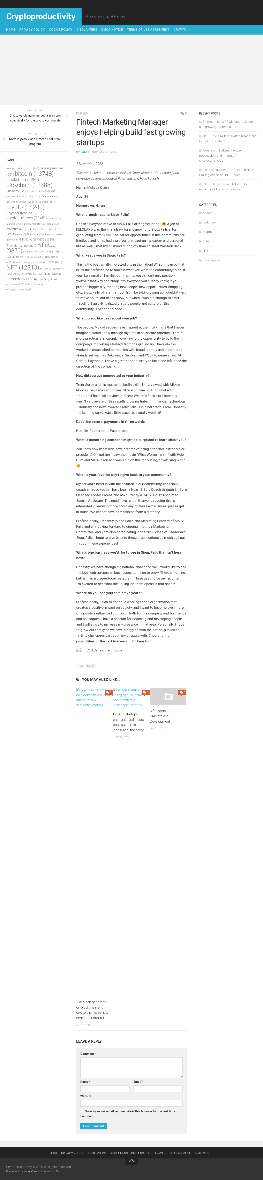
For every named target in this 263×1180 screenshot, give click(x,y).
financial (37, 234)
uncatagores (211, 260)
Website (85, 1096)
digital (53, 224)
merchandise (40, 257)
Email (138, 1081)
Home (10, 29)
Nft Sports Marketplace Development (160, 716)
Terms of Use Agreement (148, 29)
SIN (44, 273)
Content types (29, 201)
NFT (22, 267)
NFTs (46, 268)
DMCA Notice (112, 29)
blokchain (29, 185)
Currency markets (34, 224)
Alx (57, 1171)
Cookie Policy (60, 29)
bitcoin (34, 173)
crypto (179, 29)
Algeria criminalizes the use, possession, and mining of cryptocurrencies (220, 155)
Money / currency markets (29, 262)
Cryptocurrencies (24, 213)
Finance (21, 234)
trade (43, 279)
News (54, 262)
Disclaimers (86, 29)
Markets (21, 256)
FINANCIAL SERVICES (36, 239)
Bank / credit (28, 168)
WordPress (31, 1171)
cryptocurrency (25, 218)
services (31, 274)
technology (21, 279)
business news (38, 191)
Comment (88, 1053)
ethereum (16, 229)
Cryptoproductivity (40, 16)
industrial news (34, 251)
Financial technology (23, 245)
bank (11, 168)
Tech (56, 273)
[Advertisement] (131, 69)
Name (85, 1081)
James (85, 152)
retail (18, 274)
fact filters (36, 229)
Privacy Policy (32, 29)
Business (16, 191)
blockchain (22, 179)
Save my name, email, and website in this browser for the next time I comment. (128, 1114)
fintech (82, 113)
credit (48, 201)
